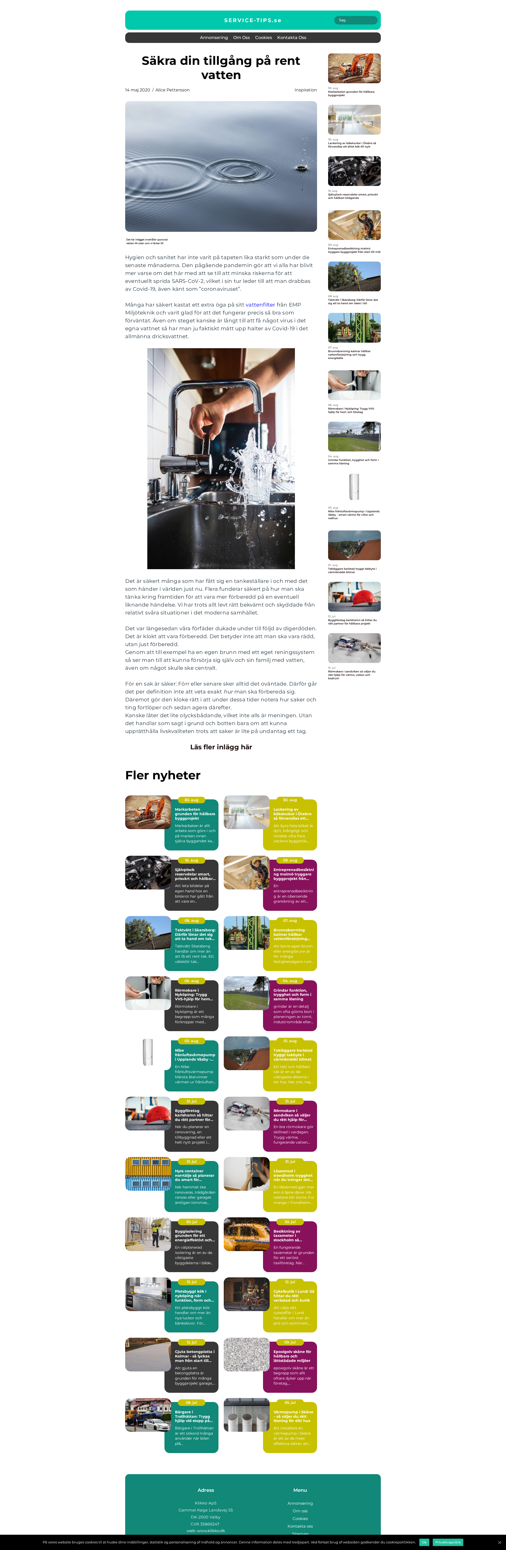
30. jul (191, 1221)
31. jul (192, 1101)
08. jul (191, 1402)
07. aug (290, 920)
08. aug (191, 920)
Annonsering (214, 37)
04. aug (290, 980)
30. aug (191, 800)
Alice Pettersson (172, 89)
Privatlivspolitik (448, 1542)
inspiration (306, 89)
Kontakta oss (291, 37)
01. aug (290, 1041)
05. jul (290, 1402)
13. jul (192, 1282)
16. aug (191, 860)
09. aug (290, 860)
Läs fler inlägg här (221, 747)
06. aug (191, 980)
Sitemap (300, 1533)
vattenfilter (260, 305)
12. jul (290, 1282)
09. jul (290, 1342)
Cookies (263, 37)
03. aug (191, 1041)
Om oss (241, 37)
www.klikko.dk (211, 1530)
